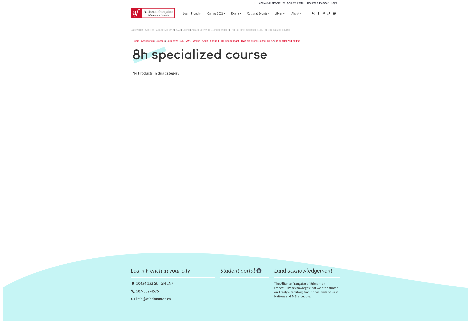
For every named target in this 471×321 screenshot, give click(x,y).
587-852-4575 (147, 291)
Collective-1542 (165, 29)
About (295, 13)
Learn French (191, 13)
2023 (178, 29)
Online (186, 29)
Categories (137, 29)
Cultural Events (257, 13)
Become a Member (318, 2)
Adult (195, 29)
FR (253, 2)
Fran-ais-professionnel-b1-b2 (247, 29)
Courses (149, 29)
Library (279, 13)
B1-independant (220, 29)
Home (135, 40)
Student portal (237, 270)
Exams (235, 13)
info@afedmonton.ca (153, 299)
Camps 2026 (215, 13)
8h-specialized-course (277, 29)
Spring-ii (204, 29)
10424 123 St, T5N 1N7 (154, 283)
